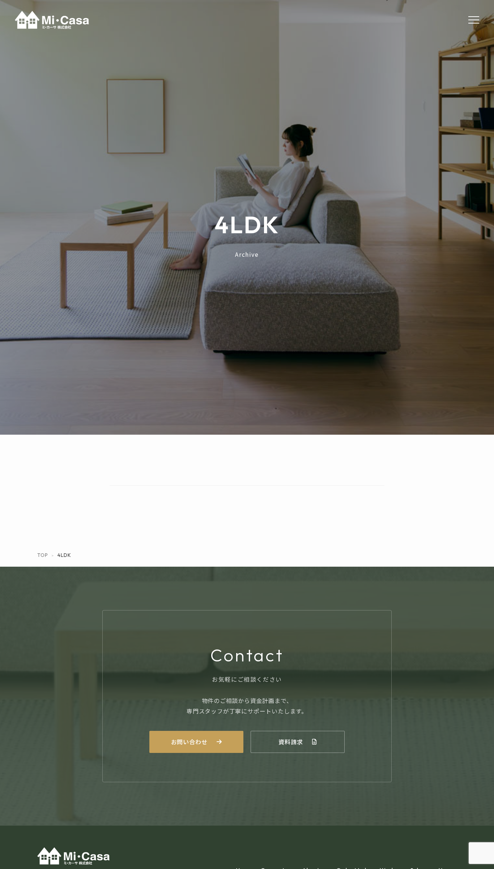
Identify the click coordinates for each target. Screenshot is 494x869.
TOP (42, 555)
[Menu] (473, 20)
